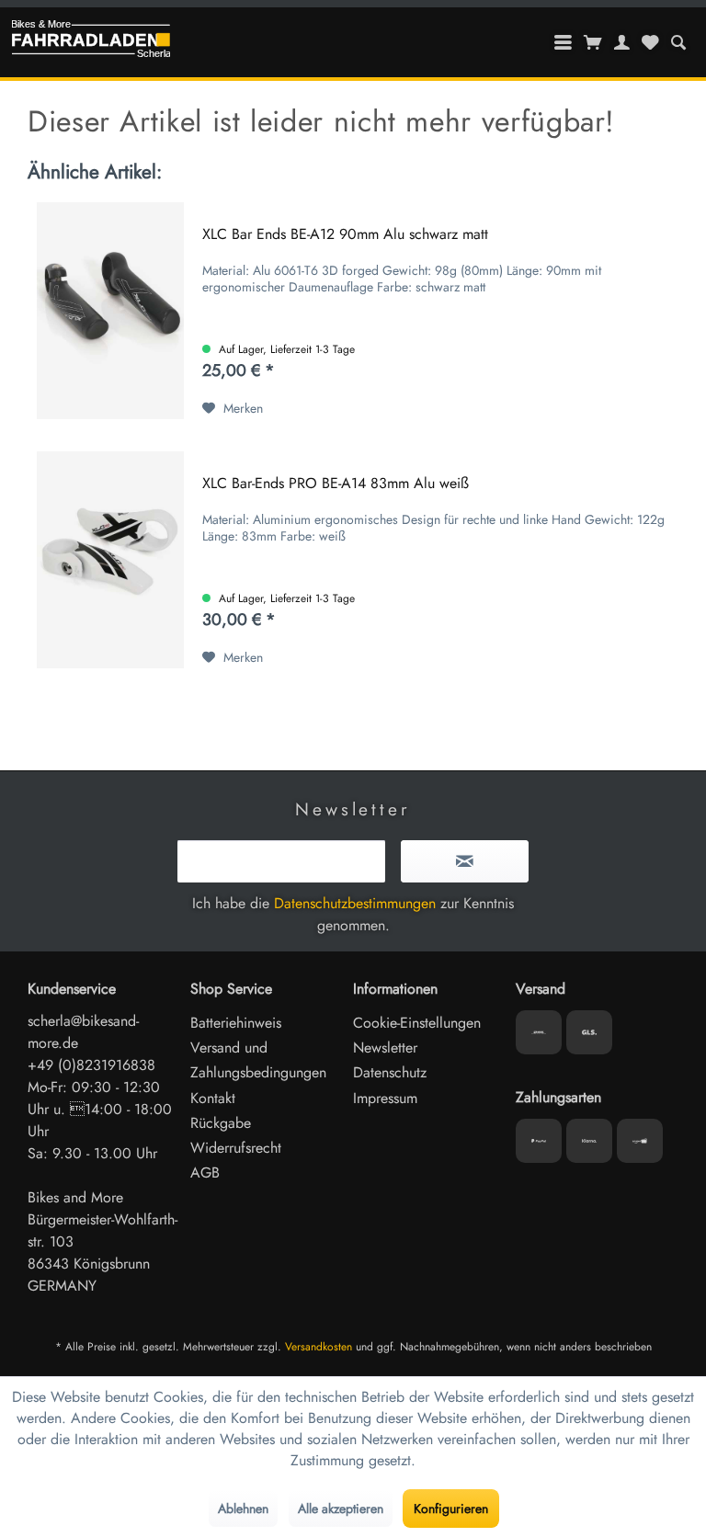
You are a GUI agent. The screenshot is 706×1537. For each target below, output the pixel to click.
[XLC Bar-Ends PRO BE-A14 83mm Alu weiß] (110, 559)
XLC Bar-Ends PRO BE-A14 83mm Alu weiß (335, 484)
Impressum (385, 1098)
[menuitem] (678, 42)
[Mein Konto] (622, 42)
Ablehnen (243, 1508)
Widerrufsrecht (235, 1147)
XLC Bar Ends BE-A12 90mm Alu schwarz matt (345, 235)
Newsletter (385, 1047)
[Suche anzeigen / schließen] (678, 42)
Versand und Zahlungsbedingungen (258, 1060)
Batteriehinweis (235, 1022)
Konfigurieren (451, 1508)
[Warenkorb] (593, 42)
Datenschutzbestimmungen (355, 903)
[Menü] (563, 42)
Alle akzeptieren (340, 1508)
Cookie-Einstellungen (417, 1022)
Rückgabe (220, 1122)
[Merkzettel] (650, 42)
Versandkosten (318, 1346)
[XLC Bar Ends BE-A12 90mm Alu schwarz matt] (110, 310)
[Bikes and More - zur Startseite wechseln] (91, 43)
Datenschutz (390, 1072)
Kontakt (212, 1098)
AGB (205, 1172)
